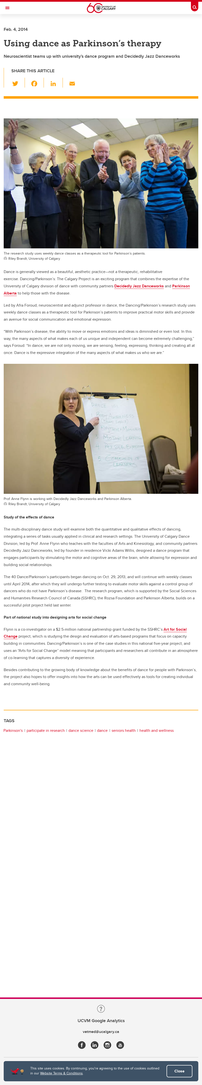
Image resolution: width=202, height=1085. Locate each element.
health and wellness (156, 730)
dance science (80, 730)
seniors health (124, 730)
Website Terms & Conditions (61, 1073)
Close (179, 1071)
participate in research (46, 730)
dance (102, 730)
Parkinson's (13, 730)
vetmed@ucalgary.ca (101, 1031)
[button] (18, 83)
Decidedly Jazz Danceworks (139, 286)
